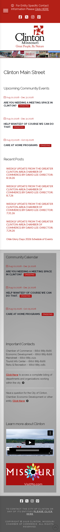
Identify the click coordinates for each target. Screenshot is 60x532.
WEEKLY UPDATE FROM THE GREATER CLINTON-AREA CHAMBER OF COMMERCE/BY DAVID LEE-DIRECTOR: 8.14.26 (30, 173)
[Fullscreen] (48, 450)
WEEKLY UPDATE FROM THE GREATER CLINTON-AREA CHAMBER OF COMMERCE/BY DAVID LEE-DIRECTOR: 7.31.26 (30, 208)
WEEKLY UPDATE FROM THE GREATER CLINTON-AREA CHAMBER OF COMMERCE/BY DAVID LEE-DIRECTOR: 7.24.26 (30, 226)
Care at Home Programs (21, 145)
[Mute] (43, 450)
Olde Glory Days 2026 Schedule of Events (29, 239)
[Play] (11, 450)
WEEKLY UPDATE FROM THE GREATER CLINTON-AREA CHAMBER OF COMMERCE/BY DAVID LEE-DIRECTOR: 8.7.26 (30, 191)
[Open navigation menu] (5, 10)
